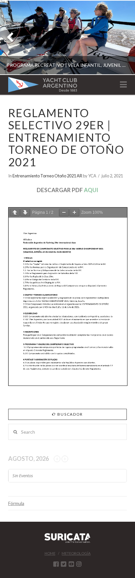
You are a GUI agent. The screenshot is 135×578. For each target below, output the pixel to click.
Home (50, 553)
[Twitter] (63, 564)
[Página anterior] (15, 212)
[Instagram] (79, 564)
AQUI (91, 190)
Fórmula (16, 503)
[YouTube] (71, 564)
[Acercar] (74, 212)
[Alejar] (64, 212)
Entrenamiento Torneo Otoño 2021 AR (47, 175)
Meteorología (76, 553)
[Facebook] (56, 564)
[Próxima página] (25, 212)
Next (121, 37)
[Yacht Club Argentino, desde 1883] (42, 84)
